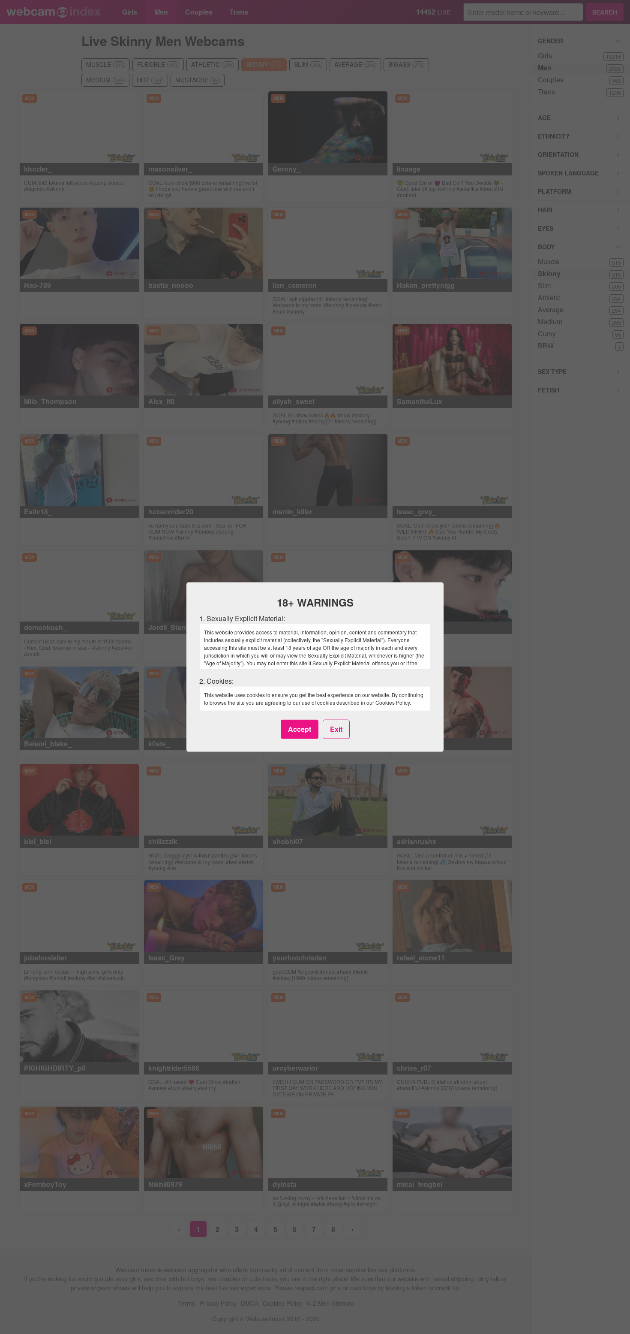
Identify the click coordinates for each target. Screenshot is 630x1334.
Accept (299, 729)
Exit (336, 729)
